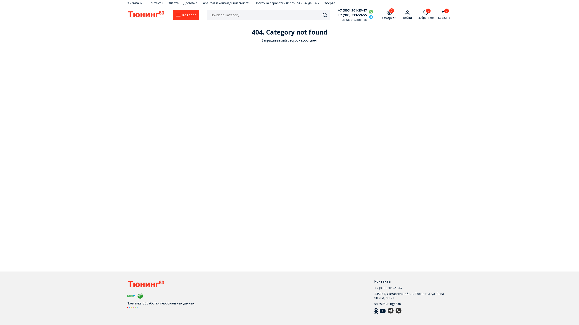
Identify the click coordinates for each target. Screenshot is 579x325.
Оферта (329, 3)
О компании (135, 3)
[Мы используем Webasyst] (133, 307)
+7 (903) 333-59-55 (352, 15)
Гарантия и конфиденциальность (226, 3)
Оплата (173, 3)
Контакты (156, 3)
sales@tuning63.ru (387, 304)
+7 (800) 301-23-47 (352, 10)
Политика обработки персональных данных (287, 3)
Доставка (190, 3)
